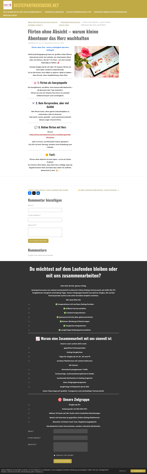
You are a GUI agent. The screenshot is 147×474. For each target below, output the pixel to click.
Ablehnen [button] (122, 471)
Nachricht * (32, 225)
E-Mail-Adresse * (34, 215)
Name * (31, 205)
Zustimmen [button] (138, 471)
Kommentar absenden (38, 241)
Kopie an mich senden (65, 455)
